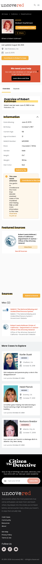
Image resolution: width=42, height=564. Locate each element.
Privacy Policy (7, 535)
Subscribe (33, 481)
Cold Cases (6, 517)
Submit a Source (31, 296)
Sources (16, 89)
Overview (6, 89)
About (4, 526)
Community (6, 520)
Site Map (5, 532)
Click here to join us (13, 214)
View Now (28, 247)
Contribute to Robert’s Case (15, 58)
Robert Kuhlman (26, 14)
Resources (5, 523)
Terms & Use (6, 538)
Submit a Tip (21, 170)
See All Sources (21, 251)
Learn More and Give (21, 78)
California (14, 14)
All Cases (5, 14)
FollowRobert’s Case (26, 28)
